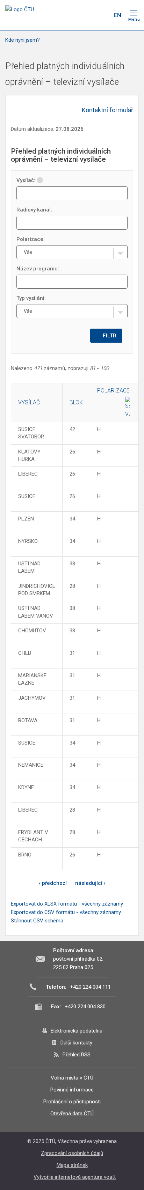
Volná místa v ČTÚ (72, 1078)
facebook (64, 15)
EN (117, 15)
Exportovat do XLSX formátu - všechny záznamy (67, 904)
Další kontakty (76, 1043)
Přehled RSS (77, 1054)
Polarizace (113, 390)
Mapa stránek (72, 1165)
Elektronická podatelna (76, 1031)
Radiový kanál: (34, 210)
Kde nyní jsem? (22, 40)
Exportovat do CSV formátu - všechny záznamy (66, 912)
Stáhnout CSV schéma (37, 920)
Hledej (103, 15)
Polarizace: (30, 239)
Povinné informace (72, 1090)
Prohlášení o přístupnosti (72, 1101)
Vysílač (29, 402)
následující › (90, 883)
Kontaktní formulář (107, 110)
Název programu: (37, 268)
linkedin (89, 15)
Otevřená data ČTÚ (72, 1113)
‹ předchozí (53, 883)
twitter (76, 15)
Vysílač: (25, 180)
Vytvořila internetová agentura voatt (75, 1177)
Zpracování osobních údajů (72, 1153)
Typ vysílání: (31, 298)
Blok (76, 402)
